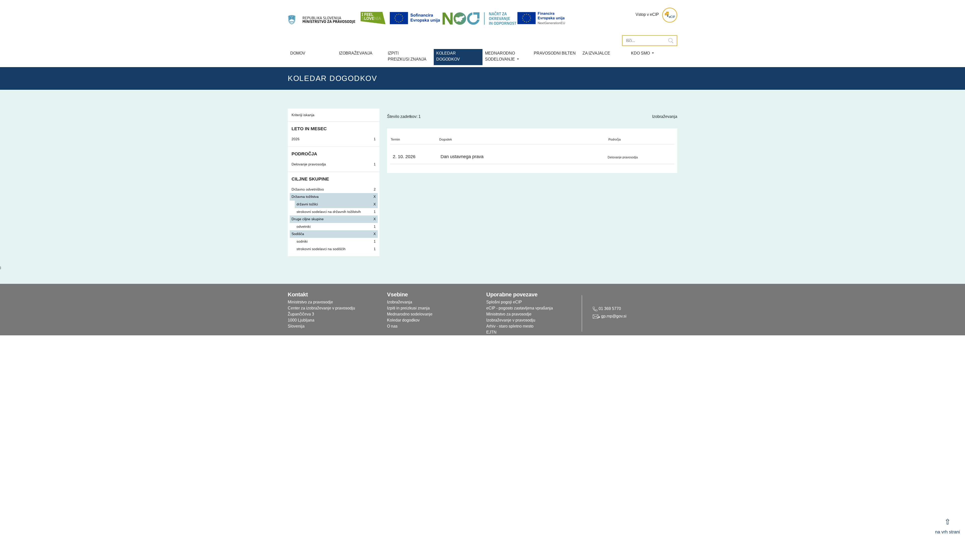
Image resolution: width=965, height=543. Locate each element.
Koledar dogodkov (403, 320)
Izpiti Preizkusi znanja (407, 56)
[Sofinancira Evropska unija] (416, 18)
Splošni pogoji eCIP (504, 302)
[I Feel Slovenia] (373, 15)
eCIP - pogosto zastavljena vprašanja (519, 308)
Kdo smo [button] (641, 53)
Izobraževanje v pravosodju (510, 320)
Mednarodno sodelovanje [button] (500, 56)
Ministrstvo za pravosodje (509, 314)
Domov (297, 53)
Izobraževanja (355, 53)
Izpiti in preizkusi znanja (408, 308)
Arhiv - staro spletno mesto (510, 326)
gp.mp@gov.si (613, 316)
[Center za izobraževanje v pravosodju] (322, 15)
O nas (392, 326)
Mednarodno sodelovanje (409, 314)
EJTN (491, 332)
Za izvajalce (596, 53)
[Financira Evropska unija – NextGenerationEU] (541, 18)
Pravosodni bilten (555, 53)
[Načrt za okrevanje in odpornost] (479, 18)
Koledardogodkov (448, 56)
